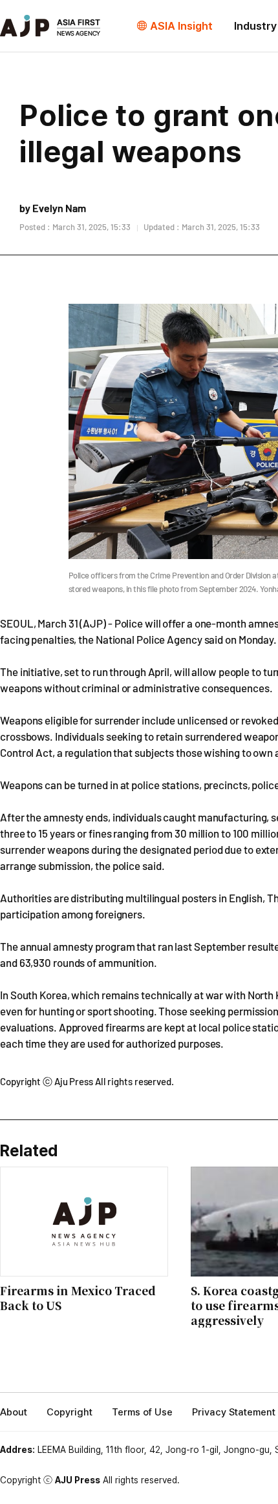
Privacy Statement (233, 1412)
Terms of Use (142, 1412)
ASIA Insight (181, 25)
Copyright (69, 1412)
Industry (255, 25)
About (13, 1412)
